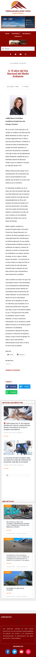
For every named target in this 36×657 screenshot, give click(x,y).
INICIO (7, 33)
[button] (11, 386)
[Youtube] (20, 54)
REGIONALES (16, 33)
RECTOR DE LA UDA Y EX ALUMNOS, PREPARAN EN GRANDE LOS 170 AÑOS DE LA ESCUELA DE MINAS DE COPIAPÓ (17, 524)
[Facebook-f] (7, 651)
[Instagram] (25, 54)
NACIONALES (26, 33)
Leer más (6, 436)
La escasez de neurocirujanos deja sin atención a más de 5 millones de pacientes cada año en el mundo (17, 460)
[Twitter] (15, 54)
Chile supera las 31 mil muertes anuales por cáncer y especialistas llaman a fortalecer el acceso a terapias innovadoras (17, 426)
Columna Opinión (18, 63)
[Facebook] (10, 54)
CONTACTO (18, 36)
